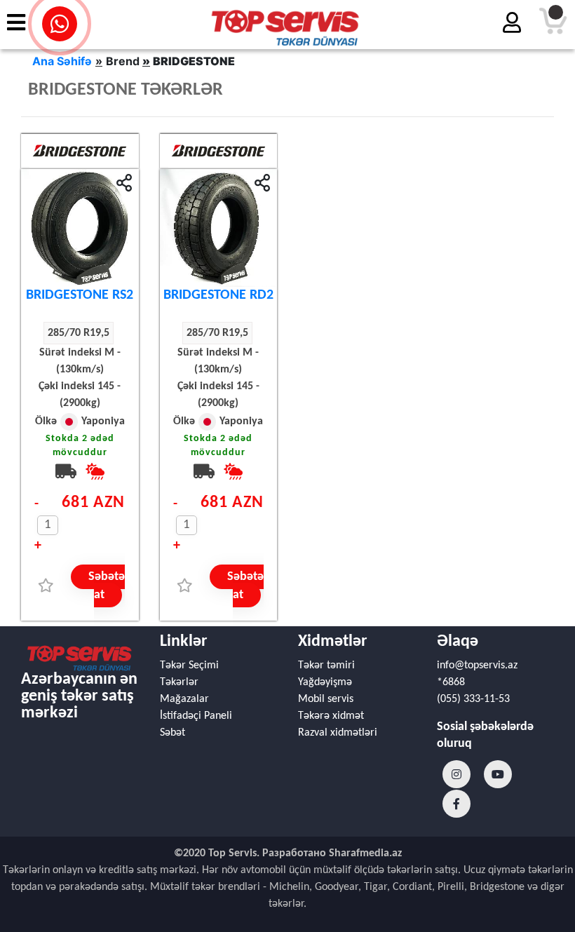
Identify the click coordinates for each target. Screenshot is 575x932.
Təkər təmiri (326, 665)
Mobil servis (325, 699)
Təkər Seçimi (189, 665)
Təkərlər (179, 682)
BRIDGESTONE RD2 (218, 295)
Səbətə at (106, 586)
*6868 (451, 682)
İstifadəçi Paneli (196, 716)
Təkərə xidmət (331, 716)
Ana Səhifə (62, 61)
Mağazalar (184, 699)
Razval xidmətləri (337, 732)
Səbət (172, 732)
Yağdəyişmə (325, 682)
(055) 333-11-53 (473, 699)
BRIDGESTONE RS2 (79, 295)
